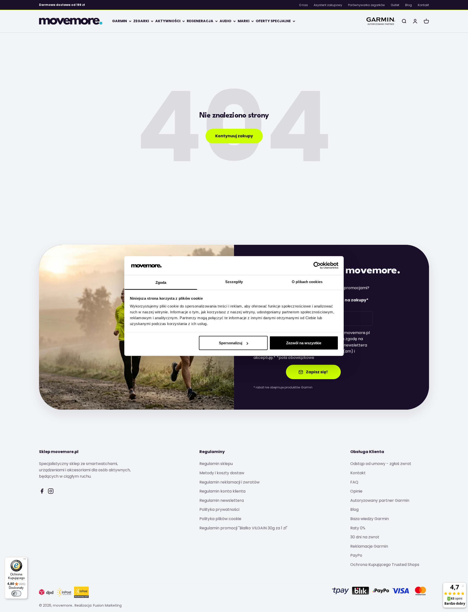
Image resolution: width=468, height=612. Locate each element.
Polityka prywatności (219, 509)
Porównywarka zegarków (366, 5)
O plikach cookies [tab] (307, 281)
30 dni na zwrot (364, 537)
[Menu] (25, 560)
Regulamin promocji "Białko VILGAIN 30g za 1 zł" (243, 528)
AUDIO (225, 21)
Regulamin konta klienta (222, 491)
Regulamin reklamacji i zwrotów (229, 482)
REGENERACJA (200, 21)
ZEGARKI (141, 21)
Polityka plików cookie (220, 519)
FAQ (354, 482)
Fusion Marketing (107, 605)
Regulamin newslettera (221, 500)
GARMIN (119, 21)
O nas (303, 5)
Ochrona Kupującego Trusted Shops (384, 564)
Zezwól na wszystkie (303, 343)
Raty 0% (357, 528)
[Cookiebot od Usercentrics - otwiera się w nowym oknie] (317, 265)
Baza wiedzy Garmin (369, 519)
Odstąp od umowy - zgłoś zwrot (380, 463)
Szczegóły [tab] (234, 281)
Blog (408, 5)
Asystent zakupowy (328, 5)
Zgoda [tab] (161, 282)
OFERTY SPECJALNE (273, 21)
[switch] (16, 593)
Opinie (356, 491)
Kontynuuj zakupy (234, 136)
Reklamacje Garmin (369, 546)
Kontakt (423, 5)
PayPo (356, 555)
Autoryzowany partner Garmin (379, 500)
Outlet (395, 5)
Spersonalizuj (230, 343)
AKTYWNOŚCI (167, 21)
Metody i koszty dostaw (221, 473)
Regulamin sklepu (216, 463)
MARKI (243, 21)
